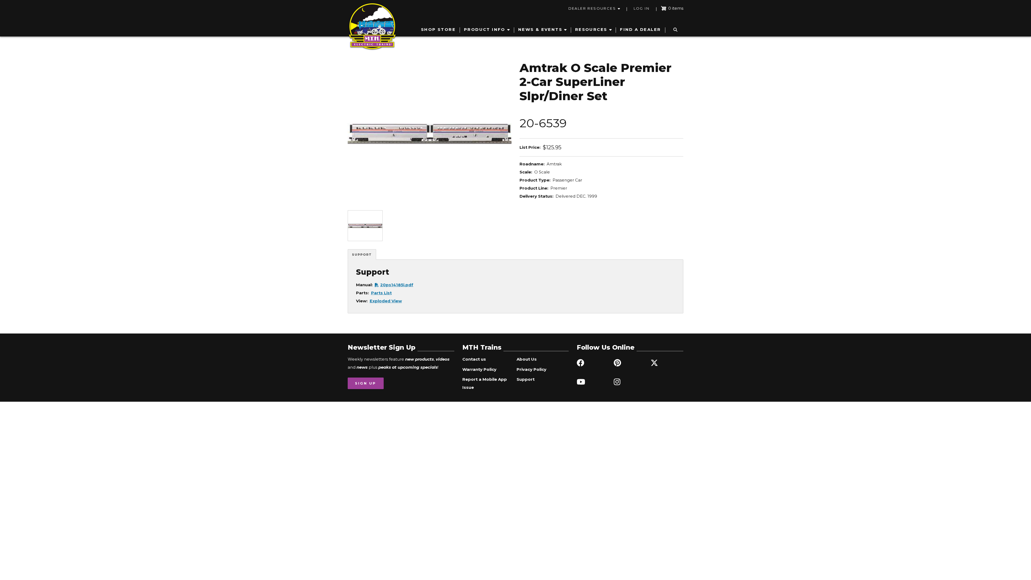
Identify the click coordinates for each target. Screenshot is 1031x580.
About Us (527, 359)
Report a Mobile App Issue (484, 383)
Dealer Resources (592, 8)
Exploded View (386, 300)
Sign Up (365, 383)
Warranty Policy (479, 369)
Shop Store (438, 29)
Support (362, 254)
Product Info (484, 29)
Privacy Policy (531, 369)
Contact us (474, 359)
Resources (591, 29)
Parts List (381, 292)
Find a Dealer (640, 29)
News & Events (540, 29)
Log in (641, 8)
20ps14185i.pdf (396, 284)
